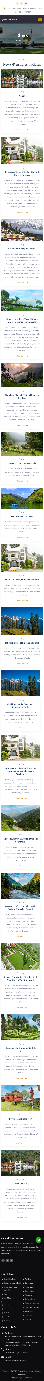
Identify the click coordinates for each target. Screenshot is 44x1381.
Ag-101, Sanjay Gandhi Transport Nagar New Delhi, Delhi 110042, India (21, 1343)
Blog (5, 1294)
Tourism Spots (30, 1299)
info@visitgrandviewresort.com (15, 1360)
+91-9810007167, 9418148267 (16, 1353)
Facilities (28, 1279)
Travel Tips (7, 1298)
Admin (21, 700)
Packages (28, 1295)
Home (18, 41)
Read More (21, 130)
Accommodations (10, 1309)
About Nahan (29, 1287)
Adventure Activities (32, 1303)
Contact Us (29, 1283)
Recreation (7, 1317)
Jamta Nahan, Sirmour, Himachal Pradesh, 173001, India (23, 1338)
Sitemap (6, 1305)
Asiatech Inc (29, 1378)
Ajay (22, 92)
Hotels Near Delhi (10, 1279)
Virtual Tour (29, 1311)
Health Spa (7, 1321)
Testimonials (29, 1291)
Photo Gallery (8, 1313)
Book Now (28, 1315)
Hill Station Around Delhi (12, 1283)
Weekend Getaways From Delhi (10, 1288)
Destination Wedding (32, 1307)
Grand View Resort (25, 1371)
